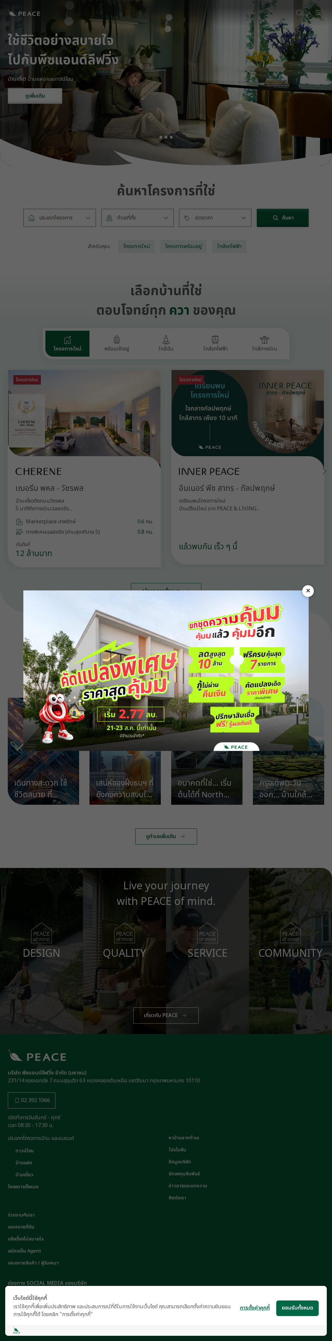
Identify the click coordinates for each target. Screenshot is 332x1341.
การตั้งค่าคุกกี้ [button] (255, 1308)
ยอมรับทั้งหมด (297, 1308)
